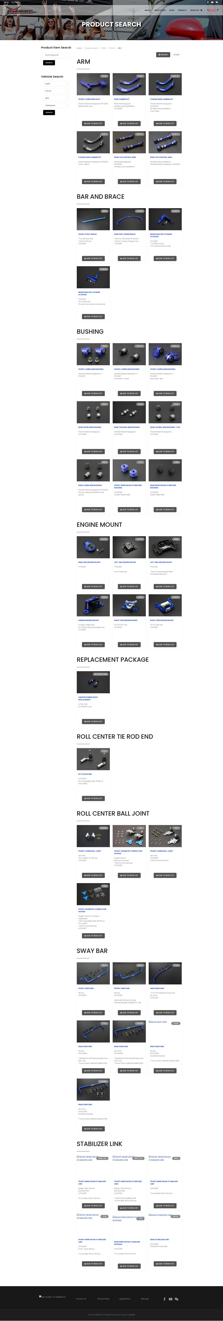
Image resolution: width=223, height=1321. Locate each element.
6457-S (175, 76)
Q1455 (103, 539)
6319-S (139, 134)
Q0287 (139, 211)
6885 (176, 539)
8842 (140, 965)
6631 (104, 462)
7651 (104, 886)
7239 (140, 1218)
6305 (140, 404)
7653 (176, 828)
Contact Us (81, 1299)
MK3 (119, 48)
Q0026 (103, 828)
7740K (175, 1023)
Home (79, 48)
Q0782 (139, 539)
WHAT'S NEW (160, 10)
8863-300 (102, 1158)
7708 (176, 462)
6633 (104, 404)
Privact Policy (104, 1299)
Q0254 (175, 1216)
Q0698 (139, 1023)
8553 (104, 965)
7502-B (139, 346)
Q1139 (140, 597)
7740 (104, 1023)
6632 (176, 404)
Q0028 (103, 269)
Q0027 (175, 211)
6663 (104, 597)
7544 (104, 76)
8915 (104, 211)
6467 (140, 76)
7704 (140, 462)
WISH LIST (195, 10)
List (177, 55)
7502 (104, 346)
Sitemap (145, 1299)
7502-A (175, 346)
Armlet (132, 1315)
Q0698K (103, 1081)
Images (164, 55)
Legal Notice (124, 1299)
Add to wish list (94, 123)
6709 (104, 1216)
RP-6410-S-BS (100, 674)
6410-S (175, 134)
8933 (176, 1158)
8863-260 (138, 1158)
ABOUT (148, 10)
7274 (104, 751)
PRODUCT (182, 10)
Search (49, 63)
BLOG (172, 10)
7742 (176, 965)
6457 (104, 134)
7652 (140, 828)
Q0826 (175, 597)
